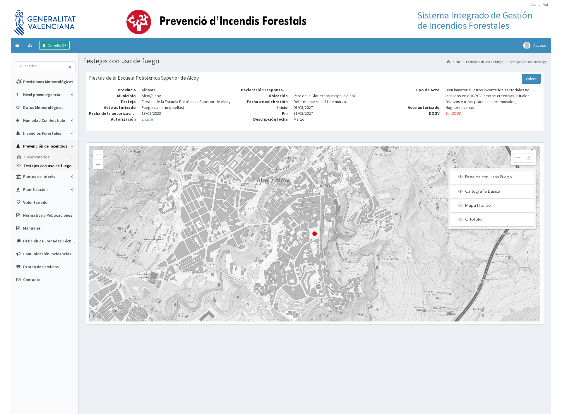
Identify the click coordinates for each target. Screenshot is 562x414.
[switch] (494, 177)
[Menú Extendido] (30, 45)
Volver (531, 78)
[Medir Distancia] (518, 157)
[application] (314, 233)
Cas (533, 4)
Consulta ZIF (56, 45)
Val (545, 4)
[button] (17, 45)
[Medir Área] (528, 157)
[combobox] (39, 66)
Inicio (456, 61)
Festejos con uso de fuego (484, 61)
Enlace (147, 119)
